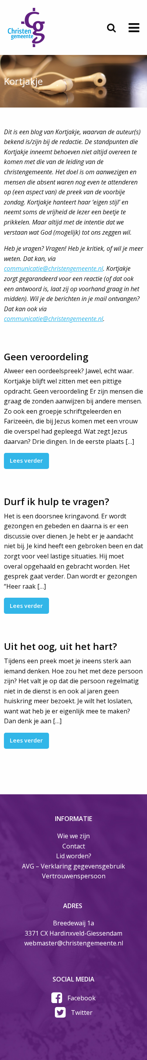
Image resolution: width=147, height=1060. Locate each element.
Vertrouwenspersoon (73, 876)
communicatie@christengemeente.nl (53, 268)
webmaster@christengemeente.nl (73, 943)
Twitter (82, 1012)
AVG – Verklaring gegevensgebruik (73, 866)
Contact (73, 846)
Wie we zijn (73, 836)
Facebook (81, 998)
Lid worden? (73, 856)
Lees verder (26, 460)
